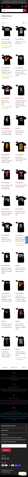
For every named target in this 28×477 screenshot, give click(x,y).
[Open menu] (2, 6)
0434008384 (15, 400)
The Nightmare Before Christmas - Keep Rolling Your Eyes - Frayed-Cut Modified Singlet (20, 104)
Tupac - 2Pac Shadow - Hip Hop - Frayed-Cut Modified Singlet (6, 132)
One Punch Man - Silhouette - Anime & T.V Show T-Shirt (6, 72)
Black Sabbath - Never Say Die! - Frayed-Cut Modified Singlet (20, 239)
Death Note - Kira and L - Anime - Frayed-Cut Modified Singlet (6, 325)
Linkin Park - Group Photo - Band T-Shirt (6, 42)
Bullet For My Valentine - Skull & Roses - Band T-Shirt (6, 239)
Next (24, 367)
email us (22, 400)
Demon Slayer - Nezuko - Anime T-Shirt (6, 102)
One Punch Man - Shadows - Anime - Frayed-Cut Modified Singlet (20, 326)
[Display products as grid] (23, 22)
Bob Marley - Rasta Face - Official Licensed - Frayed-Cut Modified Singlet (6, 160)
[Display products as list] (26, 22)
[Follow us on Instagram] (8, 459)
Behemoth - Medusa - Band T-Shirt (20, 42)
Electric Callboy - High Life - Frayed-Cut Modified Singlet (7, 187)
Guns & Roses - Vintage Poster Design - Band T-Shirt (20, 159)
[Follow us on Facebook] (2, 459)
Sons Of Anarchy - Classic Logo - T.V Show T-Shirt (19, 132)
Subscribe (6, 450)
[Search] (25, 10)
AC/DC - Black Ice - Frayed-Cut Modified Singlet (20, 353)
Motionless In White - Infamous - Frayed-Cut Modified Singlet (6, 213)
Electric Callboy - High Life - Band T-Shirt (21, 186)
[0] (25, 6)
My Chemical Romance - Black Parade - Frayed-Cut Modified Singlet (6, 354)
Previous (5, 367)
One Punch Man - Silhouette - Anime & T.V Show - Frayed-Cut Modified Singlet (20, 298)
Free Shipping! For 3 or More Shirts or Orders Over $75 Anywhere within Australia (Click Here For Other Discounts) (14, 2)
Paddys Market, (6, 402)
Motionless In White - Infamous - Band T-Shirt (20, 213)
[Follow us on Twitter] (5, 459)
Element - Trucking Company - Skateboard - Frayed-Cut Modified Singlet (6, 298)
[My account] (22, 6)
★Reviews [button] (26, 239)
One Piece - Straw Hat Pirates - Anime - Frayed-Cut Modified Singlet (20, 73)
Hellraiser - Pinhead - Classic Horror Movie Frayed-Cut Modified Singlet (6, 270)
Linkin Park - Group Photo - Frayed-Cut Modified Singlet (20, 269)
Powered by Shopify (5, 471)
